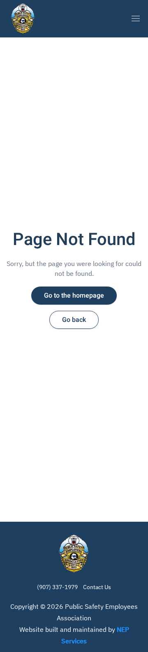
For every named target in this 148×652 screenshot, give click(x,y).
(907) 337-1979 (57, 587)
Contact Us (97, 587)
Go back (74, 320)
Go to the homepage (74, 296)
